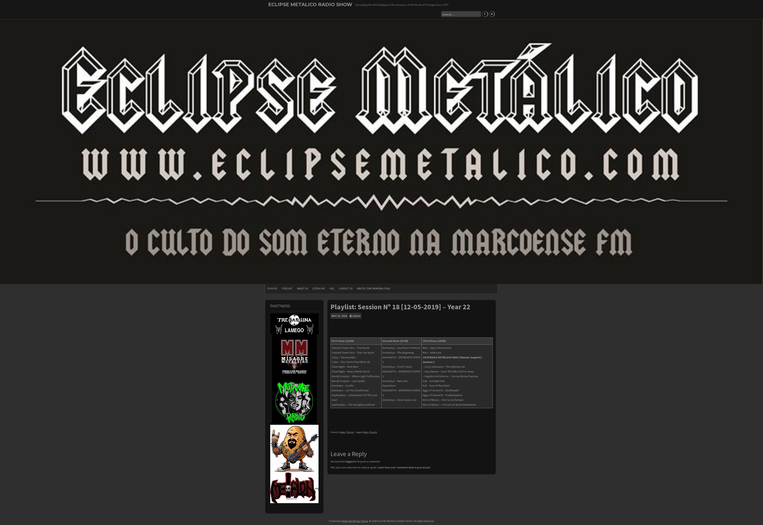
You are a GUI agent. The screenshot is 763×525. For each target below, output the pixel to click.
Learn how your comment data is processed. (404, 467)
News (343, 432)
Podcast (287, 288)
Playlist (272, 288)
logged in (351, 461)
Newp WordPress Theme (355, 521)
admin (356, 316)
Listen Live (319, 288)
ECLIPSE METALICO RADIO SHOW (310, 4)
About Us (302, 288)
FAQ (332, 288)
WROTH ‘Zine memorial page (373, 288)
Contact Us (345, 288)
